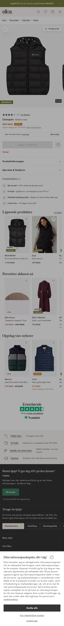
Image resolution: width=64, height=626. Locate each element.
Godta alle (32, 608)
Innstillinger (32, 621)
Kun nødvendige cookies (32, 615)
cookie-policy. (11, 599)
